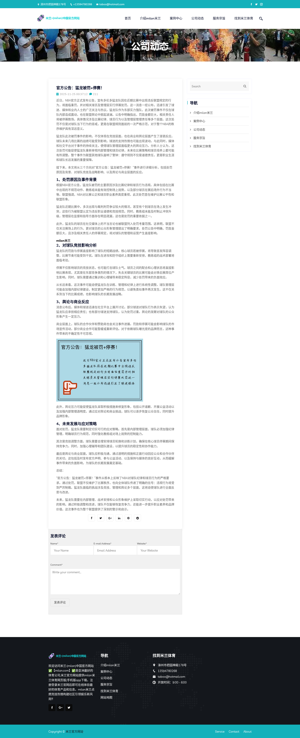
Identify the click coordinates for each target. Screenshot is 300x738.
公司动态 (197, 18)
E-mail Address (102, 543)
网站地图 (106, 697)
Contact (234, 731)
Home (130, 49)
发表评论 (60, 602)
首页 (128, 18)
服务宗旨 (219, 18)
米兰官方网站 (74, 731)
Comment (56, 564)
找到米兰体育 (243, 18)
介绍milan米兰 (150, 18)
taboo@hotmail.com (111, 4)
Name (54, 543)
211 (95, 94)
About (247, 731)
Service (219, 731)
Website (142, 543)
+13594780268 (82, 4)
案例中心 (176, 18)
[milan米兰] (63, 18)
